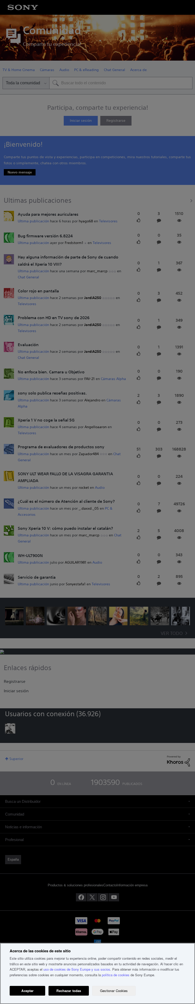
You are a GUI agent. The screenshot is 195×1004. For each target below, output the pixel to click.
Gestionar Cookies (114, 990)
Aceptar (27, 990)
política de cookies (115, 974)
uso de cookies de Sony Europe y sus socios (76, 969)
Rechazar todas (68, 990)
